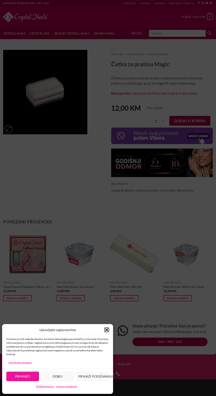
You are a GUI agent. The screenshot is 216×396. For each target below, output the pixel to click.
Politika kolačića (45, 386)
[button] (107, 330)
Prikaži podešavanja (93, 376)
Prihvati (22, 376)
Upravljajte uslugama (20, 362)
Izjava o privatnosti (66, 386)
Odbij (57, 376)
